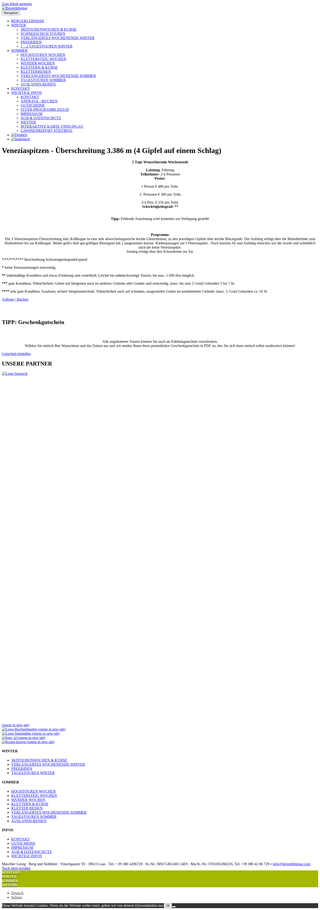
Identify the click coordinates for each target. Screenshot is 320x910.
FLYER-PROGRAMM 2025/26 (45, 110)
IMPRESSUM (31, 114)
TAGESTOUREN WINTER (33, 773)
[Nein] (174, 906)
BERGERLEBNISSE (27, 21)
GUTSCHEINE (33, 105)
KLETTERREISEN (36, 72)
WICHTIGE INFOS (26, 93)
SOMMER (19, 50)
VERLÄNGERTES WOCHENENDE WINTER (57, 38)
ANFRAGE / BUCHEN (39, 101)
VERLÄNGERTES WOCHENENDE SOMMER (58, 76)
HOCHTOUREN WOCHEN (43, 55)
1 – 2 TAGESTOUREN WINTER (47, 46)
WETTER (28, 122)
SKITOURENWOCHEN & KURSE (49, 29)
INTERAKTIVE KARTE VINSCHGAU (52, 126)
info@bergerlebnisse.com (291, 864)
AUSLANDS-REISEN (38, 84)
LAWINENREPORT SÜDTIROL (47, 131)
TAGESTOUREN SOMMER (43, 80)
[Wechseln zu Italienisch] (20, 139)
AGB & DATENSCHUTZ (41, 118)
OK (168, 905)
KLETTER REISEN (27, 808)
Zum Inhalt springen (17, 4)
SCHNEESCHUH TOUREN (43, 34)
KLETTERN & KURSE (39, 67)
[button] (160, 259)
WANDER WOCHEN (38, 63)
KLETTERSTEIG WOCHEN (43, 59)
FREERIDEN (31, 42)
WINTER (18, 25)
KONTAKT (20, 88)
